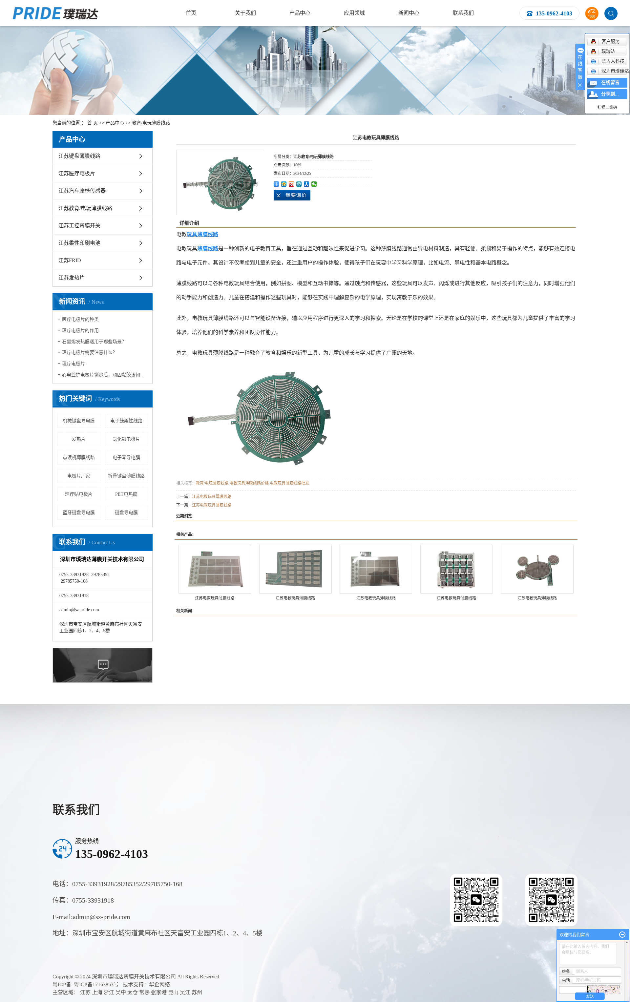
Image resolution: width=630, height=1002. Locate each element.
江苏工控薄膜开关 (79, 225)
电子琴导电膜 (126, 457)
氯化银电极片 (126, 439)
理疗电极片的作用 (80, 330)
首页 (191, 13)
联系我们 (463, 13)
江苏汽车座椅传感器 (82, 191)
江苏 (85, 992)
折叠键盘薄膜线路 (126, 475)
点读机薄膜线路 (79, 457)
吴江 (185, 992)
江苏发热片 (71, 278)
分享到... (610, 94)
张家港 (159, 992)
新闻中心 (408, 13)
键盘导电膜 (126, 512)
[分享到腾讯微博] (299, 184)
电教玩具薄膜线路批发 (289, 483)
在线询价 (292, 195)
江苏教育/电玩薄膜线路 (85, 208)
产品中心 (299, 13)
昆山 (173, 992)
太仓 (132, 992)
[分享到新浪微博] (291, 184)
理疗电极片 (73, 363)
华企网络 (159, 984)
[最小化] (622, 934)
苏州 (197, 992)
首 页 (92, 122)
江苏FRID (69, 260)
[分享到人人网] (306, 184)
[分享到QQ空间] (284, 184)
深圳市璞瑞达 (615, 71)
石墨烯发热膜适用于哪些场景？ (94, 341)
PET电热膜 (126, 494)
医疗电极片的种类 (80, 319)
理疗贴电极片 (79, 494)
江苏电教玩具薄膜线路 (211, 496)
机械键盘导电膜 (79, 420)
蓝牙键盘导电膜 (79, 512)
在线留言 (610, 82)
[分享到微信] (314, 184)
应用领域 (354, 13)
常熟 (144, 992)
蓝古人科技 (612, 61)
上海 (97, 992)
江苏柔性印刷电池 (79, 243)
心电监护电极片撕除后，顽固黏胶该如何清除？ (105, 374)
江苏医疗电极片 (76, 173)
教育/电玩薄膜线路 (151, 122)
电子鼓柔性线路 (126, 420)
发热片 (79, 439)
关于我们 (245, 13)
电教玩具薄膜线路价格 (249, 483)
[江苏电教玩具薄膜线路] (214, 569)
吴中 (121, 992)
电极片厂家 (78, 475)
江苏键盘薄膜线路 (79, 156)
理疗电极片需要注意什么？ (89, 352)
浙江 (109, 992)
